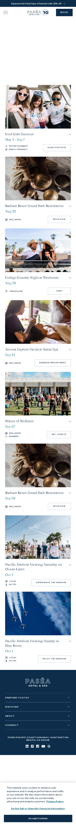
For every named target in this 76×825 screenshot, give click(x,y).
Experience (38, 28)
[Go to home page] (37, 682)
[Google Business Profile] (49, 746)
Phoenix (58, 780)
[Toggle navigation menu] (6, 12)
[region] (38, 804)
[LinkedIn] (27, 746)
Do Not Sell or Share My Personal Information (38, 808)
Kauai (35, 780)
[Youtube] (43, 746)
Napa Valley (20, 780)
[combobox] (38, 56)
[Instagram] (32, 746)
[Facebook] (37, 746)
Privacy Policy (54, 801)
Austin (46, 780)
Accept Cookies (38, 818)
